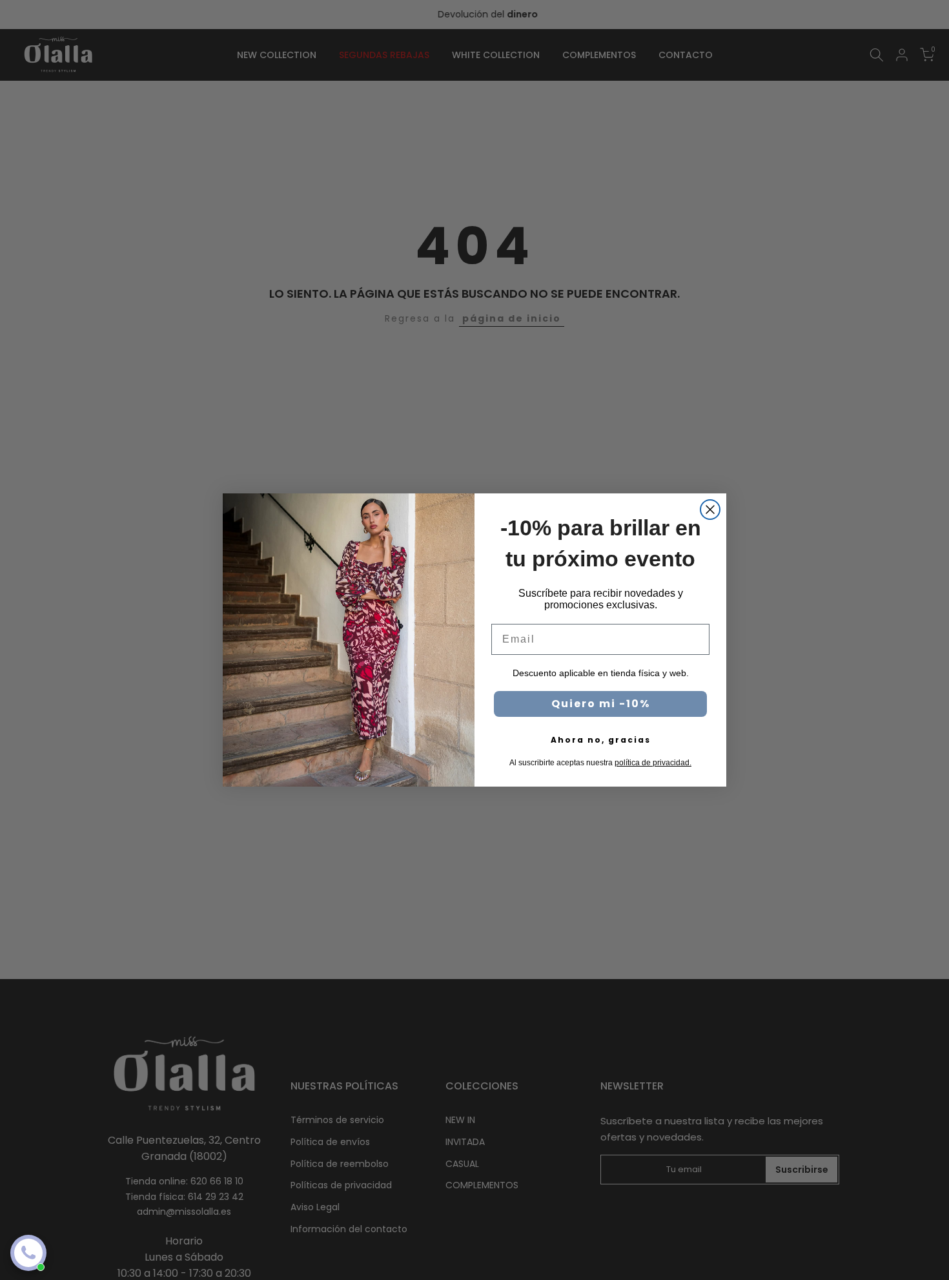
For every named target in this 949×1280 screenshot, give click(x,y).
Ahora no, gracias (601, 739)
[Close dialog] (710, 509)
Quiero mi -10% (600, 703)
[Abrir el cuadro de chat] (28, 1253)
